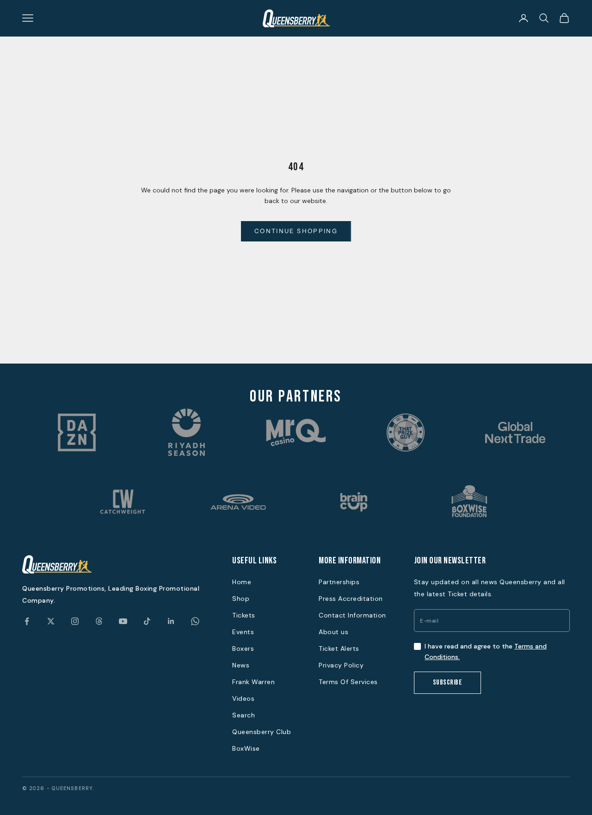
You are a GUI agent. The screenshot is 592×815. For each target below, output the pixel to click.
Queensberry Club (261, 732)
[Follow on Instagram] (75, 621)
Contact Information (352, 615)
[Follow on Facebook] (26, 621)
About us (333, 632)
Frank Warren (253, 682)
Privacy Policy (341, 665)
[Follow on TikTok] (147, 621)
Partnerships (339, 582)
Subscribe (447, 682)
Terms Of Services (348, 682)
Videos (243, 698)
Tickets (243, 615)
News (240, 665)
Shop (240, 598)
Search (243, 715)
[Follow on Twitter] (51, 621)
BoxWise (246, 748)
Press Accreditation (351, 598)
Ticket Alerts (339, 648)
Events (243, 632)
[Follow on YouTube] (123, 621)
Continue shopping (296, 231)
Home (241, 582)
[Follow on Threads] (99, 621)
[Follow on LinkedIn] (171, 621)
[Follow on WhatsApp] (195, 621)
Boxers (243, 648)
